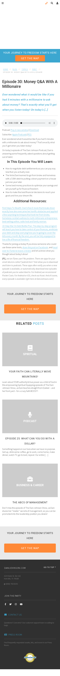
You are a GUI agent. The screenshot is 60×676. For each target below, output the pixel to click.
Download (34, 130)
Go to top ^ (50, 567)
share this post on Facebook (35, 247)
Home (5, 69)
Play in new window (19, 130)
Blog (15, 69)
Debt (34, 69)
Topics (25, 69)
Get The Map (30, 58)
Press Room (15, 634)
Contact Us (15, 614)
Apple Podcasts (19, 134)
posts (38, 324)
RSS (30, 134)
